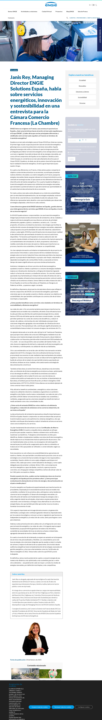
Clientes (72, 18)
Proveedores (81, 18)
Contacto (11, 18)
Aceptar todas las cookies (40, 707)
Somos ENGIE (12, 11)
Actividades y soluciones (29, 11)
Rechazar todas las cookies (62, 707)
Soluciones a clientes (82, 91)
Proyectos (59, 11)
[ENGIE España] (51, 4)
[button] (67, 18)
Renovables (82, 86)
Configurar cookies (84, 707)
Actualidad (14, 70)
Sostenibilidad (82, 97)
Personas (82, 103)
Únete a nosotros (93, 18)
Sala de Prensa (83, 11)
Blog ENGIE (70, 11)
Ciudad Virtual (47, 11)
